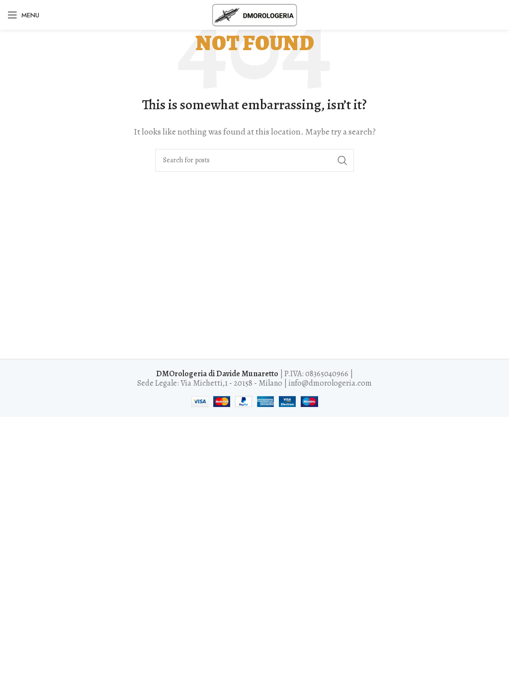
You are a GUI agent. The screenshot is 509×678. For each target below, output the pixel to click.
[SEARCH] (342, 160)
